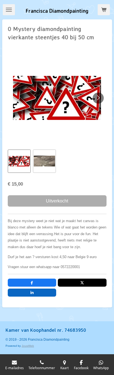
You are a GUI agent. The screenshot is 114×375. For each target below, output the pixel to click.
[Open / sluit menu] (9, 9)
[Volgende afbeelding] (98, 98)
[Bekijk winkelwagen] (104, 9)
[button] (19, 161)
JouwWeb (28, 345)
